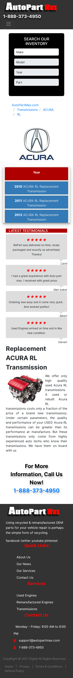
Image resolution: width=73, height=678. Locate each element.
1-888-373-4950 (22, 16)
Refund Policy (14, 671)
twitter (26, 541)
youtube (38, 541)
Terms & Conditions (48, 666)
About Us (23, 557)
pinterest (51, 541)
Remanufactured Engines (35, 602)
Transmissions (27, 609)
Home (9, 666)
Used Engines (27, 595)
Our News (24, 564)
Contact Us (25, 577)
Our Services (26, 571)
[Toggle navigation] (8, 24)
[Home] (32, 7)
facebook (13, 541)
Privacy (24, 666)
